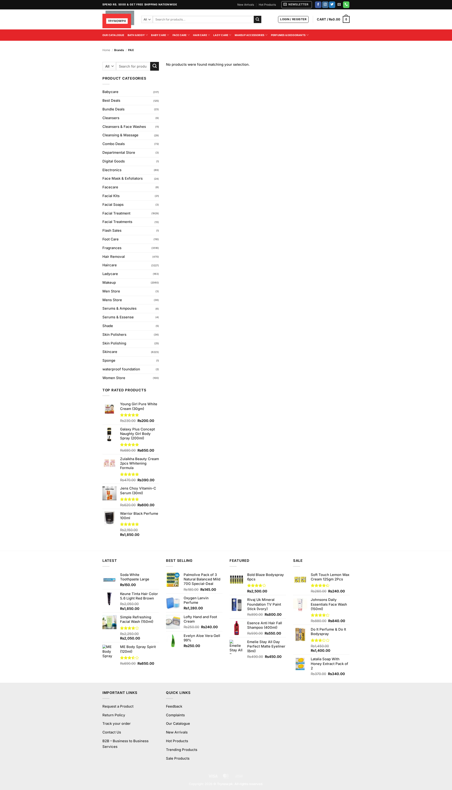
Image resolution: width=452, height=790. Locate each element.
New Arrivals (245, 4)
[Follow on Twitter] (332, 4)
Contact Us (111, 732)
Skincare (109, 352)
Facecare (110, 187)
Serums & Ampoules (119, 308)
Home (106, 50)
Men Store (111, 291)
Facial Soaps (113, 205)
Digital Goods (113, 161)
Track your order (116, 723)
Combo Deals (113, 144)
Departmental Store (118, 152)
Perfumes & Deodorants (288, 35)
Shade (107, 326)
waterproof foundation (121, 369)
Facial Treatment (116, 213)
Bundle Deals (113, 109)
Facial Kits (111, 196)
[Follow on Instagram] (325, 4)
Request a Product (117, 706)
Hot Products (267, 4)
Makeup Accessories (250, 35)
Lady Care (220, 35)
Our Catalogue (113, 35)
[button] (296, 4)
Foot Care (110, 239)
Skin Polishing (114, 343)
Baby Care (158, 35)
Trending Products (181, 750)
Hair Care (200, 35)
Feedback (174, 706)
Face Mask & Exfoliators (122, 178)
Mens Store (112, 300)
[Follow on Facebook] (318, 4)
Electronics (111, 170)
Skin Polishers (114, 334)
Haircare (109, 265)
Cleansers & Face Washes (124, 127)
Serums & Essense (118, 317)
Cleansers (110, 118)
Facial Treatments (117, 222)
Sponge (108, 360)
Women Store (113, 378)
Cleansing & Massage (120, 135)
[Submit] (257, 19)
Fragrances (111, 248)
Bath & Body (136, 35)
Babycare (110, 92)
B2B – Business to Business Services (125, 744)
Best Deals (111, 100)
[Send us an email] (339, 4)
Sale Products (178, 758)
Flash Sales (111, 230)
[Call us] (346, 4)
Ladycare (110, 274)
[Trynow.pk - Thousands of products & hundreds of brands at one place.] (118, 19)
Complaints (175, 715)
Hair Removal (113, 257)
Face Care (180, 35)
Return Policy (113, 715)
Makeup (109, 282)
